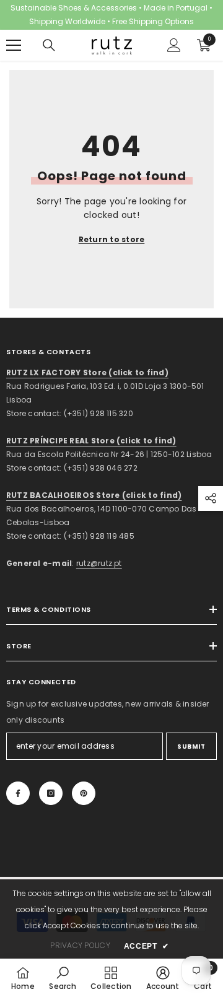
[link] (62, 978)
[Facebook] (18, 793)
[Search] (49, 45)
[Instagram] (51, 793)
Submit (191, 746)
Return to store (112, 239)
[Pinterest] (83, 793)
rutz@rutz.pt (99, 563)
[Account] (174, 45)
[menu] (13, 45)
